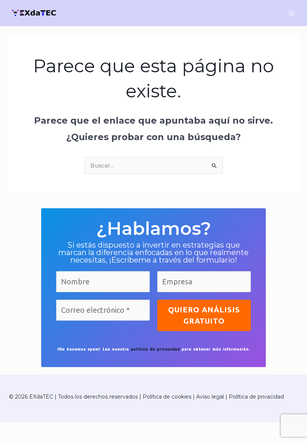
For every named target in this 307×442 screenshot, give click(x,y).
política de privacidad (155, 349)
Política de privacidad (256, 396)
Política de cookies (167, 396)
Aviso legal (210, 396)
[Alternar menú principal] (292, 13)
